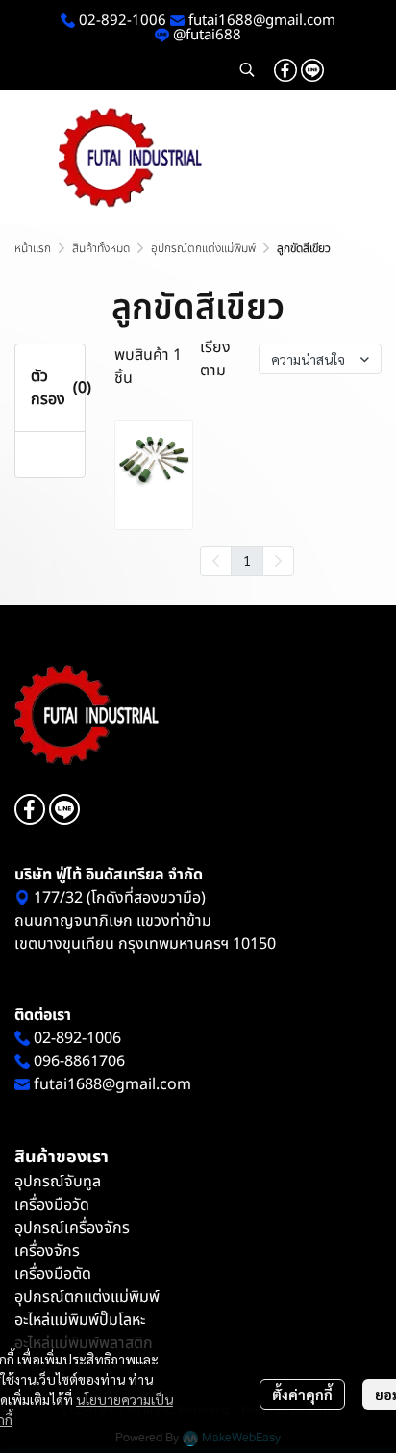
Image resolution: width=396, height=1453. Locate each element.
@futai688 (207, 35)
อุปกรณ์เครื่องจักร (72, 1227)
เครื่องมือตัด (52, 1274)
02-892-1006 (120, 21)
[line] (312, 69)
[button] (247, 69)
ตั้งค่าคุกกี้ (302, 1394)
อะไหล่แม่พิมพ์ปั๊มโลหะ (79, 1320)
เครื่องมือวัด (51, 1204)
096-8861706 (79, 1061)
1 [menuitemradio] (247, 560)
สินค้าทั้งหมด (101, 248)
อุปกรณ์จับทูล (57, 1181)
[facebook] (285, 69)
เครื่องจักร (47, 1250)
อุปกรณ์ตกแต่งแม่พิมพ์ (203, 248)
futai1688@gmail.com (261, 21)
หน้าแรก (32, 248)
